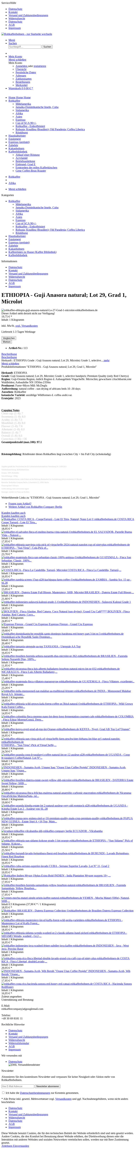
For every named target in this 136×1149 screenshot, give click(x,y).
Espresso (21, 220)
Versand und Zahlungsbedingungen (28, 15)
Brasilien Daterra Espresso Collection (113, 910)
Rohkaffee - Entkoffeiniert (30, 226)
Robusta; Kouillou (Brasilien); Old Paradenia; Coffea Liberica (50, 229)
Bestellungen (23, 81)
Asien (19, 217)
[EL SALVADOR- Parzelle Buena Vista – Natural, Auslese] (47, 531)
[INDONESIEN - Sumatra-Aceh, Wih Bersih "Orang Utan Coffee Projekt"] (44, 971)
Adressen (21, 75)
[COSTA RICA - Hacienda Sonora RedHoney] (47, 983)
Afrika (19, 213)
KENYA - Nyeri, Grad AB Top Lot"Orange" (105, 729)
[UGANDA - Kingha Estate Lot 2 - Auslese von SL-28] (57, 805)
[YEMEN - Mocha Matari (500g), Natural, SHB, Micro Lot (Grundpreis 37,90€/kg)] (42, 897)
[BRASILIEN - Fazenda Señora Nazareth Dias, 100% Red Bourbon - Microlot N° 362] (51, 656)
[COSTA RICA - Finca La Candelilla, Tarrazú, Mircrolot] (34, 570)
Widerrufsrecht (16, 18)
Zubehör (13, 245)
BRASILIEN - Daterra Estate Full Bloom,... (109, 592)
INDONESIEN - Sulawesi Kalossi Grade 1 (106, 601)
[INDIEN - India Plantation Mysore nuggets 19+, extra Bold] (27, 875)
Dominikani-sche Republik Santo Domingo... (26, 636)
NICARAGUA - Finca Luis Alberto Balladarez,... (29, 671)
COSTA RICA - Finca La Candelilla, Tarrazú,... (94, 570)
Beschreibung (9, 354)
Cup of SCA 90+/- (26, 223)
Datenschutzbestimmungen (35, 1092)
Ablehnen (7, 1145)
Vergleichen (9, 338)
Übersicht (21, 69)
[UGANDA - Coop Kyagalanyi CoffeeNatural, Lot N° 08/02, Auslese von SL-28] (55, 754)
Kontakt (13, 12)
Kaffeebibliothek (17, 255)
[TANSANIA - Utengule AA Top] (22, 646)
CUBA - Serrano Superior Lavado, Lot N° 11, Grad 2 (79, 866)
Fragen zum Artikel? (19, 503)
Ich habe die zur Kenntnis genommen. (42, 1092)
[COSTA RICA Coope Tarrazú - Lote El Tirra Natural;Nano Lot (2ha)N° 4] (59, 519)
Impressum (14, 28)
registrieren (40, 66)
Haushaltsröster (17, 236)
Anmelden (22, 66)
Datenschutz (15, 8)
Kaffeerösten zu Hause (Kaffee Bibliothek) (32, 252)
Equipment (14, 239)
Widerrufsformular (18, 1043)
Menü (11, 40)
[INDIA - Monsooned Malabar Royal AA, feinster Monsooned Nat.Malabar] (49, 691)
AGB (11, 24)
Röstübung (22, 232)
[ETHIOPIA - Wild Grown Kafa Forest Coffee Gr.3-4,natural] (52, 703)
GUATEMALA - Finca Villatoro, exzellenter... (108, 681)
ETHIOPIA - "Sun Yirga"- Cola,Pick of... (24, 547)
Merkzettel (21, 85)
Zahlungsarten (24, 78)
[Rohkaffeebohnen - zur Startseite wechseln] (26, 34)
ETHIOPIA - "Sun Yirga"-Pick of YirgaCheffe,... (28, 745)
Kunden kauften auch (13, 512)
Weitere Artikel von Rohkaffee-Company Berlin (35, 506)
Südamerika (22, 210)
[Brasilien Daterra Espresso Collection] (46, 910)
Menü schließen (17, 59)
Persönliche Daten (26, 72)
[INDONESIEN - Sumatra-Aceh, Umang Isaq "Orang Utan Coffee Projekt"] (45, 767)
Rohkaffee (14, 201)
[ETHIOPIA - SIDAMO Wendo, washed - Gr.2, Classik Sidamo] (56, 932)
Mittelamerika (23, 204)
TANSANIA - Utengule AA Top (62, 646)
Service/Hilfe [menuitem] (24, 15)
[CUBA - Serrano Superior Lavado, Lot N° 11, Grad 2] (25, 866)
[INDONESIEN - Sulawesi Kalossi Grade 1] (41, 601)
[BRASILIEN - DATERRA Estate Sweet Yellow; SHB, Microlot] (48, 780)
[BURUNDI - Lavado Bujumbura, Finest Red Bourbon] (46, 853)
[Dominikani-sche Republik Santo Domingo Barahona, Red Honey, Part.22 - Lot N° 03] (62, 633)
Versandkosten (63, 1098)
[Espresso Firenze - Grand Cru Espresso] (25, 624)
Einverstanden (21, 1145)
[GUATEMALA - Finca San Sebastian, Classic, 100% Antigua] (50, 557)
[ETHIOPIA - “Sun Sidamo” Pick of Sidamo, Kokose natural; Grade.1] (47, 840)
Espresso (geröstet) (19, 242)
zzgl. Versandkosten (26, 325)
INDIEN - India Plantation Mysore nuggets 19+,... (82, 875)
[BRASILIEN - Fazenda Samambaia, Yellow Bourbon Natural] (50, 885)
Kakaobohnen (16, 248)
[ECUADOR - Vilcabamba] (37, 831)
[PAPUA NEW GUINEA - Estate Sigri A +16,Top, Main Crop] (62, 818)
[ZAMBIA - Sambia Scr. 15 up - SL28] (48, 579)
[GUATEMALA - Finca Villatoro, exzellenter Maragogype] (41, 681)
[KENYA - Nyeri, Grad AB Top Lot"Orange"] (40, 729)
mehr (106, 360)
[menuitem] (71, 9)
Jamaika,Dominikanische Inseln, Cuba (37, 207)
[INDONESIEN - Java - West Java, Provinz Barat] (48, 945)
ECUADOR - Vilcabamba (88, 831)
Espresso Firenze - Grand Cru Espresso (71, 624)
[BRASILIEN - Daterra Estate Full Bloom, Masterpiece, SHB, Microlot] (42, 592)
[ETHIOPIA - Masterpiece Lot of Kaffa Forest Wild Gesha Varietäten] (54, 920)
